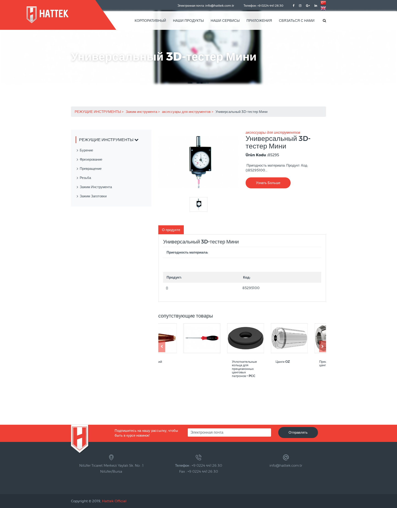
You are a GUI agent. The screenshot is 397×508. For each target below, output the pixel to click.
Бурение (86, 150)
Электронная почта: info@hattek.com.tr (205, 5)
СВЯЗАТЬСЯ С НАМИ (297, 20)
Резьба (85, 178)
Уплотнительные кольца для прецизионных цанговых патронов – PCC (219, 369)
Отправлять (298, 432)
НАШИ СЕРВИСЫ (225, 20)
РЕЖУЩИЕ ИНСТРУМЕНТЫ (98, 111)
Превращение (91, 168)
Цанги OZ (258, 361)
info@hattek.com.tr (285, 465)
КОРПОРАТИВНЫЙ (150, 20)
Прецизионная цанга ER (305, 363)
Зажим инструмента (142, 111)
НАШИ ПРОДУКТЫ (188, 20)
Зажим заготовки (93, 196)
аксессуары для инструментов (187, 111)
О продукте (171, 230)
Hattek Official (114, 501)
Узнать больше (268, 183)
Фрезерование (91, 159)
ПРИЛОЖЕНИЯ (259, 20)
